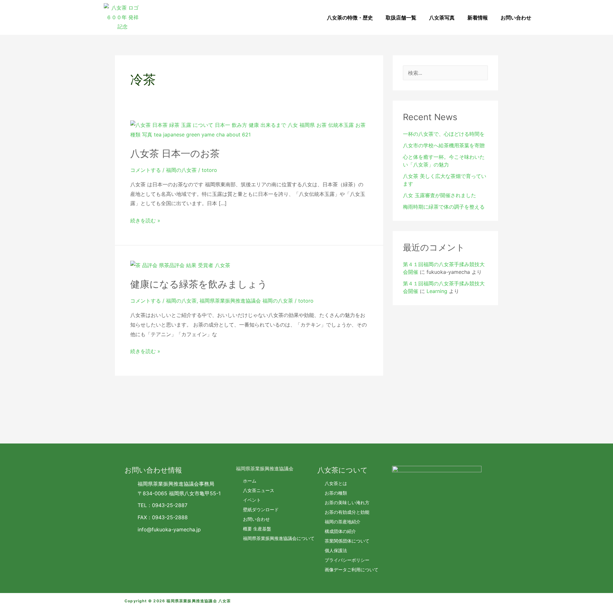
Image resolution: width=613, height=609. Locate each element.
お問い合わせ (516, 17)
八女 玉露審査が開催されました (439, 195)
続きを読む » (145, 220)
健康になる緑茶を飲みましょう (198, 284)
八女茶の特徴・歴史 (350, 17)
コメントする (145, 170)
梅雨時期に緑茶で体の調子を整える (444, 207)
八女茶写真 (442, 17)
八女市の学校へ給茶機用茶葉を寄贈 (444, 145)
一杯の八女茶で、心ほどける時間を (444, 134)
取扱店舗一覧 (401, 17)
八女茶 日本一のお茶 (175, 153)
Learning (437, 291)
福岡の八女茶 (181, 170)
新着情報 (477, 17)
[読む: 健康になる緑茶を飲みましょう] (180, 265)
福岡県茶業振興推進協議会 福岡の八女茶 (246, 300)
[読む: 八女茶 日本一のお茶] (249, 129)
